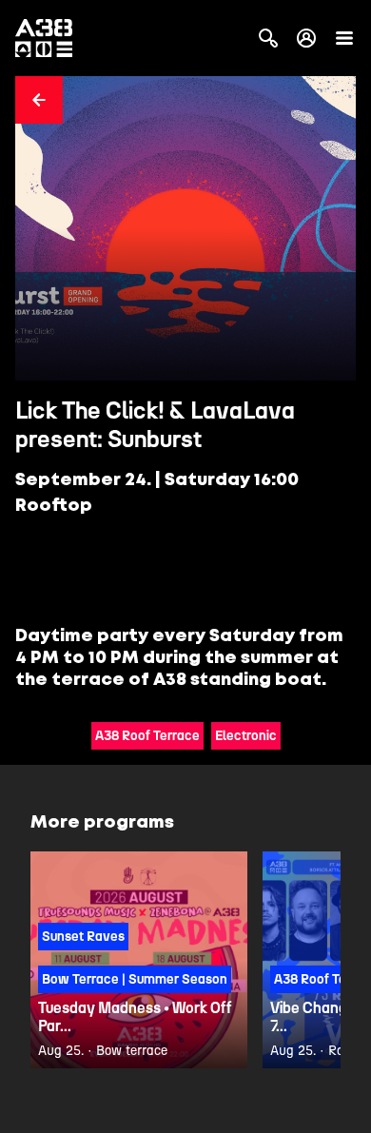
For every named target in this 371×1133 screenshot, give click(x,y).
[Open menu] (344, 38)
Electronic (246, 736)
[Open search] (268, 38)
